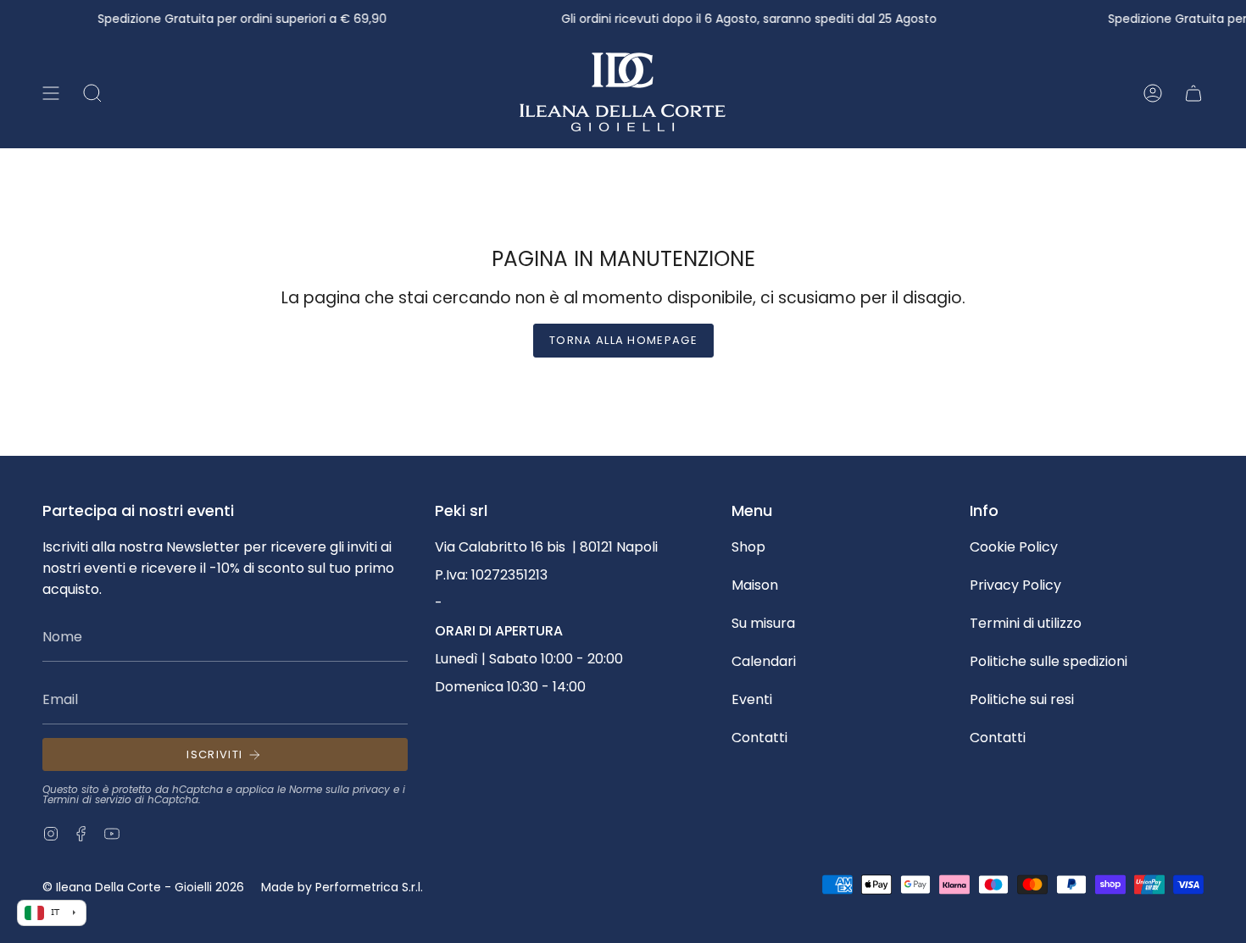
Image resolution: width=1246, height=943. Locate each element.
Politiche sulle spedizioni (1048, 661)
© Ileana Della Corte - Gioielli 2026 (143, 887)
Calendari (763, 661)
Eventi (751, 699)
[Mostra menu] (51, 93)
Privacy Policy (1015, 585)
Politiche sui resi (1022, 699)
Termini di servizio (86, 799)
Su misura (763, 623)
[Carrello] (1193, 93)
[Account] (1153, 93)
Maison (754, 585)
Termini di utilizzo (1026, 623)
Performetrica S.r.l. (369, 887)
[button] (92, 93)
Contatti (759, 737)
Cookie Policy (1014, 547)
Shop (748, 547)
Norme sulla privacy (339, 789)
